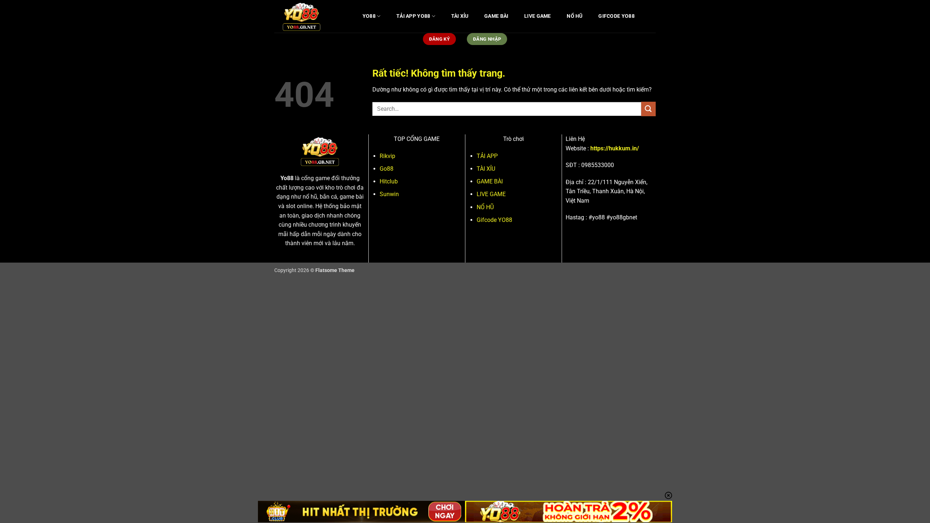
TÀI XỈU (460, 16)
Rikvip (387, 156)
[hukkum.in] (310, 16)
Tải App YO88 (413, 16)
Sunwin (389, 194)
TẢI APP (487, 156)
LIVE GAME (537, 16)
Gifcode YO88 (616, 16)
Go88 (386, 168)
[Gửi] (648, 109)
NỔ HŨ (574, 16)
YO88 (369, 16)
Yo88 (287, 178)
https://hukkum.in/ (614, 148)
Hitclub (389, 181)
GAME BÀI (496, 16)
